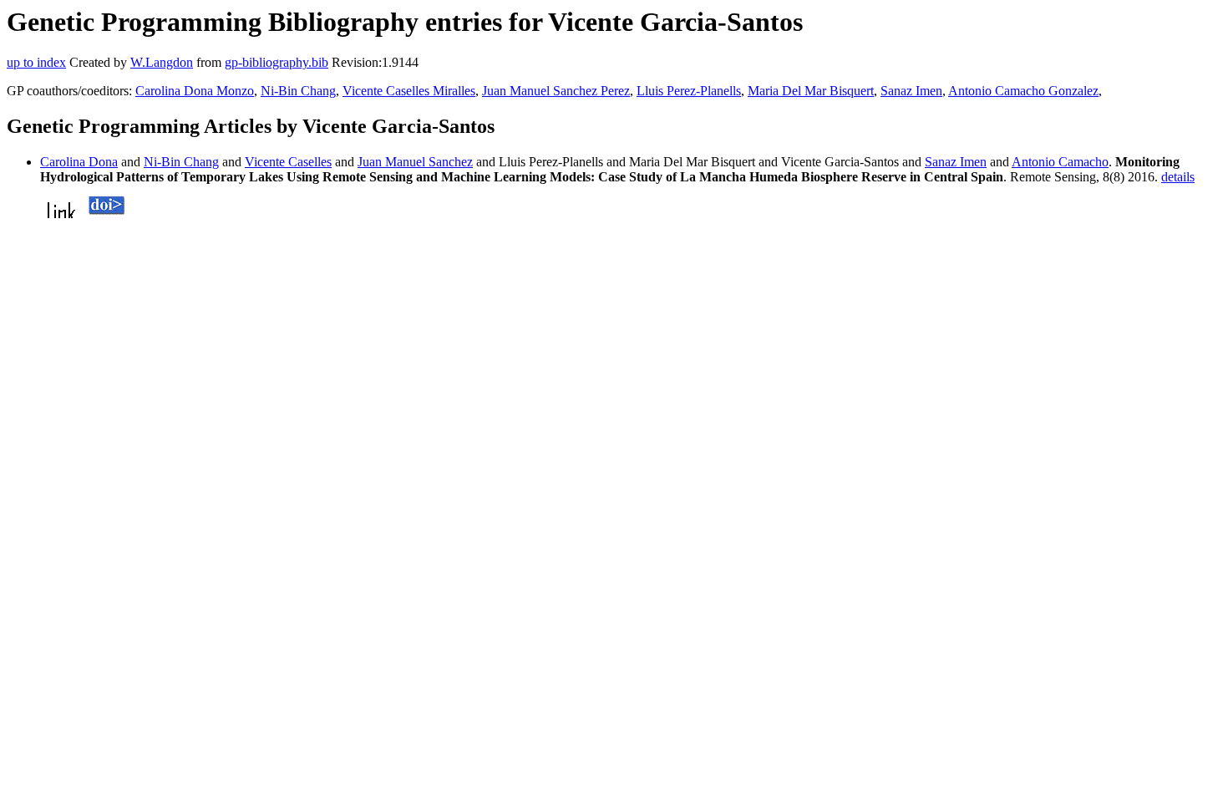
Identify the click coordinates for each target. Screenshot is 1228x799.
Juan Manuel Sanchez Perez (556, 91)
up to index (36, 62)
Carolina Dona (79, 162)
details (1178, 177)
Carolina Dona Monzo (194, 91)
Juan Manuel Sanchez (415, 162)
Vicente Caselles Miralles (409, 91)
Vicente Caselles (288, 162)
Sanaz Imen (911, 91)
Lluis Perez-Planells (689, 91)
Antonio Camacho (1060, 162)
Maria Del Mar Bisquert (811, 91)
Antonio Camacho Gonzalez (1023, 91)
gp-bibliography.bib (276, 62)
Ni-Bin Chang (298, 91)
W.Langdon (161, 62)
